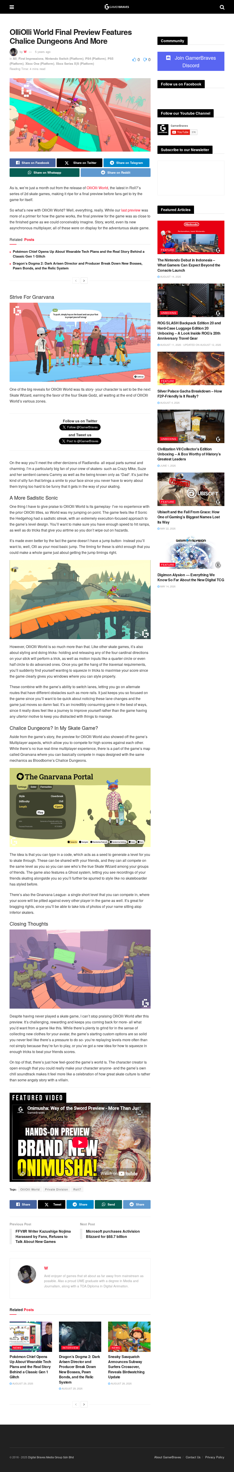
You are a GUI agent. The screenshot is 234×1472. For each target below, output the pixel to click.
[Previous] (75, 280)
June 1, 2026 (168, 465)
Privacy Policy (214, 1457)
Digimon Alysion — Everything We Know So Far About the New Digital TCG (190, 577)
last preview (130, 210)
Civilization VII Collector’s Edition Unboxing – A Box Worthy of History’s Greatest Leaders (189, 454)
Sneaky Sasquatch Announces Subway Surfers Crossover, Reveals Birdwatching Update (126, 1367)
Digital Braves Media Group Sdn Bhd (51, 1457)
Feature (167, 250)
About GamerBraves (167, 1457)
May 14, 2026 (168, 586)
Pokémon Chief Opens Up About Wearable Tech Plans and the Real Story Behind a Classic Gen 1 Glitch (78, 254)
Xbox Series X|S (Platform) (75, 63)
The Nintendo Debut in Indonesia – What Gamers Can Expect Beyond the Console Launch (188, 265)
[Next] (84, 280)
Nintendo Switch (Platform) (64, 58)
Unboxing (168, 313)
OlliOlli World (97, 187)
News (17, 1347)
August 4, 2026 (170, 402)
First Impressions (31, 58)
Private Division (56, 1189)
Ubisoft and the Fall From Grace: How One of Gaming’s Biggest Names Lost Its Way (188, 517)
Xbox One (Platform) (39, 63)
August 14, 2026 (170, 276)
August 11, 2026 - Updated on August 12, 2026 (190, 344)
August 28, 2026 (121, 1383)
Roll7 (77, 1189)
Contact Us (193, 1457)
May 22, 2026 (168, 528)
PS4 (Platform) (95, 58)
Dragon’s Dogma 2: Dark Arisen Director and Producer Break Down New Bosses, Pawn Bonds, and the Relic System (77, 266)
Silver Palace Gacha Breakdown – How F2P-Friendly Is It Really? (189, 393)
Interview (70, 1347)
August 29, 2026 (22, 1383)
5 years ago (43, 51)
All (15, 58)
